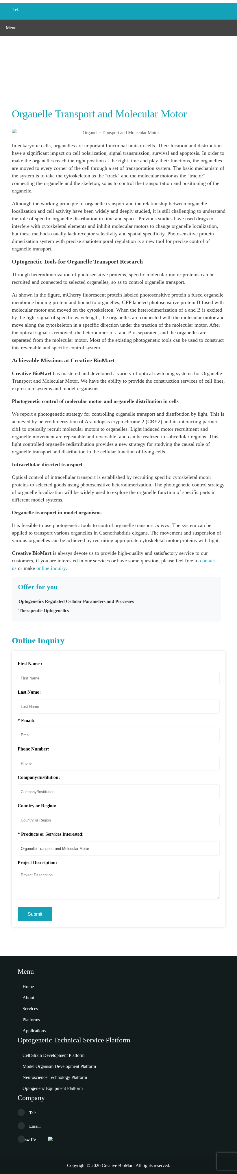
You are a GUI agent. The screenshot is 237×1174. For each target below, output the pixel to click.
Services (30, 1008)
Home (45, 78)
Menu (11, 27)
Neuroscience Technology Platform (55, 1077)
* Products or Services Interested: (51, 834)
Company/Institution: (39, 777)
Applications (68, 78)
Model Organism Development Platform (59, 1066)
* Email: (26, 720)
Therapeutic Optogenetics (43, 610)
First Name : (30, 663)
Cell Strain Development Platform (53, 1055)
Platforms (31, 1019)
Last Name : (30, 692)
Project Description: (37, 862)
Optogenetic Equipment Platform (53, 1088)
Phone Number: (33, 748)
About (28, 997)
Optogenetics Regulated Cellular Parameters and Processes (139, 78)
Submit (35, 914)
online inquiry (51, 568)
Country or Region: (37, 805)
